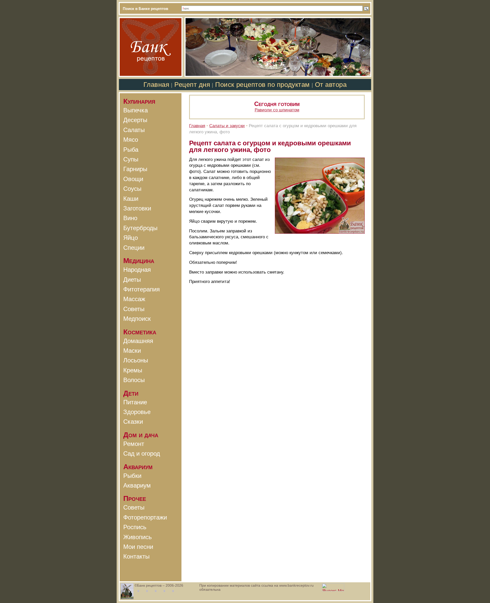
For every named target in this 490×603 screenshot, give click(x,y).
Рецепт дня (192, 84)
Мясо (130, 139)
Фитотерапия (141, 289)
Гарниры (135, 168)
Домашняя (138, 340)
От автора (331, 84)
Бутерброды (140, 227)
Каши (130, 198)
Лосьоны (135, 360)
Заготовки (137, 208)
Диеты (132, 279)
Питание (135, 402)
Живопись (137, 537)
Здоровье (137, 411)
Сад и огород (141, 453)
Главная (156, 84)
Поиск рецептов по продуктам (262, 84)
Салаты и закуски (227, 125)
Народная (137, 269)
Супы (130, 159)
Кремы (132, 370)
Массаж (134, 298)
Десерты (135, 119)
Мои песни (138, 546)
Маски (132, 350)
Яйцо (130, 237)
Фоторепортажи (145, 517)
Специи (133, 247)
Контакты (136, 556)
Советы (133, 308)
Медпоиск (137, 318)
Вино (130, 218)
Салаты (134, 129)
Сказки (133, 421)
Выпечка (135, 110)
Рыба (130, 149)
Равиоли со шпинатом (277, 110)
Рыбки (132, 475)
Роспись (134, 527)
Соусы (132, 188)
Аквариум (137, 485)
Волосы (134, 379)
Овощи (133, 178)
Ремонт (133, 443)
